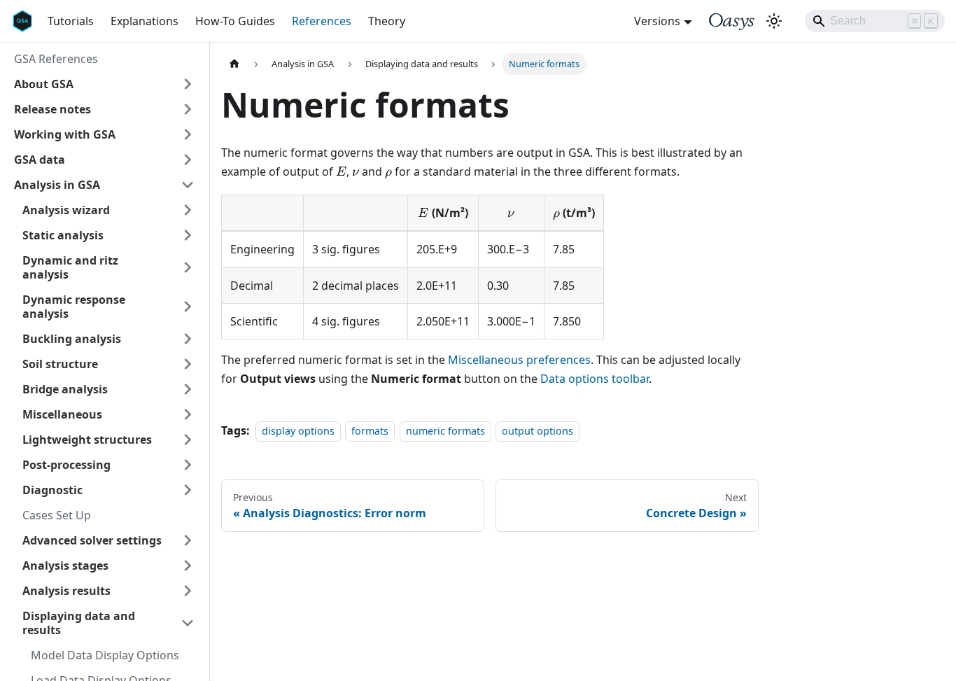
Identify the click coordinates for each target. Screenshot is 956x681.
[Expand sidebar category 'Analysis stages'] (187, 565)
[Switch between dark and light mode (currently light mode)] (774, 21)
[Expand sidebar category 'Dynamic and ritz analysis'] (187, 267)
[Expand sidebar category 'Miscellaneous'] (187, 414)
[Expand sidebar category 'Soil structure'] (187, 364)
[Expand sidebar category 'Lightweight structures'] (187, 439)
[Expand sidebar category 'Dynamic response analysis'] (187, 306)
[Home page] (234, 64)
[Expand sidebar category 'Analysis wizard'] (187, 210)
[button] (104, 84)
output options (537, 430)
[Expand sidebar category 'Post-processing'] (187, 465)
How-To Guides (235, 21)
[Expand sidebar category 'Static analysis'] (187, 235)
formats (369, 430)
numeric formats (445, 430)
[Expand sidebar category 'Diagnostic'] (187, 490)
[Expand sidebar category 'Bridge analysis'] (187, 389)
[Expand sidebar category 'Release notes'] (187, 109)
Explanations (144, 21)
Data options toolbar (594, 378)
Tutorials (71, 21)
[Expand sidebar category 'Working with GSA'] (187, 134)
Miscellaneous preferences (519, 359)
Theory (386, 21)
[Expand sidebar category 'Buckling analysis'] (187, 339)
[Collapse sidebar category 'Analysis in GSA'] (187, 185)
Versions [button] (657, 21)
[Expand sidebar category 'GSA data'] (187, 159)
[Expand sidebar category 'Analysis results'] (187, 591)
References (321, 21)
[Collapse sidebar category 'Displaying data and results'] (187, 623)
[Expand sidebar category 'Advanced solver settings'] (187, 540)
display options (298, 430)
